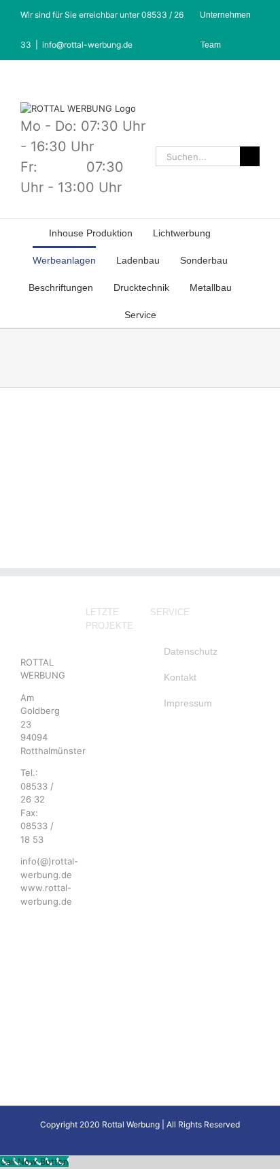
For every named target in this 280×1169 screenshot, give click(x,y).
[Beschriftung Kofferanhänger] (106, 771)
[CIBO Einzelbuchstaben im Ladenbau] (106, 664)
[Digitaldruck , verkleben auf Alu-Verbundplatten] (106, 905)
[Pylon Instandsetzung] (106, 718)
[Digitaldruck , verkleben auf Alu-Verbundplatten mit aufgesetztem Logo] (106, 878)
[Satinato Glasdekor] (106, 1012)
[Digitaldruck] (106, 798)
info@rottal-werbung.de (87, 45)
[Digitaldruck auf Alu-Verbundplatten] (106, 824)
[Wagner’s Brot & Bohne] (106, 691)
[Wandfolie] (106, 958)
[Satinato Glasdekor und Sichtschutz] (106, 985)
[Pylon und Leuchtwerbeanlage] (106, 745)
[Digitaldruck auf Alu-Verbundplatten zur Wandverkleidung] (106, 852)
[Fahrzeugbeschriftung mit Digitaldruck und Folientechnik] (106, 931)
